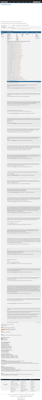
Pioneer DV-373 (32, 381)
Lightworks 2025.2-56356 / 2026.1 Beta (15, 380)
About (18, 394)
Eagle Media (8, 44)
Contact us (11, 394)
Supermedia (8, 68)
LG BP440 (32, 388)
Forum (10, 2)
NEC (2, 36)
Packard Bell (8, 57)
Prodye (8, 62)
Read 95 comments (36, 36)
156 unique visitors (5, 384)
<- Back (37, 82)
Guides (23, 2)
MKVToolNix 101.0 (23, 387)
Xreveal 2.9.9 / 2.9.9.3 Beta (24, 388)
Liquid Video (8, 51)
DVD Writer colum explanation (22, 23)
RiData (8, 63)
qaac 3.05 (22, 391)
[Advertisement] (21, 14)
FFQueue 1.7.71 (12, 391)
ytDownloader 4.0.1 (13, 388)
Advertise (21, 394)
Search (9, 394)
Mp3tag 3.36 (12, 381)
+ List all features (3, 26)
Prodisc (8, 61)
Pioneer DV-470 (32, 380)
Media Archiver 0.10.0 (13, 390)
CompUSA (8, 43)
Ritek (7, 64)
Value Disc (8, 76)
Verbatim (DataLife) (9, 77)
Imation (8, 47)
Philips (8, 59)
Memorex (8, 52)
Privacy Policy (15, 394)
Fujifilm (8, 45)
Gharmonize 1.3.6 (23, 381)
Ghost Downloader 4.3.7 (23, 385)
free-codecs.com (22, 397)
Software (14, 2)
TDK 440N (2, 33)
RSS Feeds (26, 394)
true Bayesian (16, 374)
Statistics (29, 394)
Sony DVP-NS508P (33, 386)
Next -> (40, 82)
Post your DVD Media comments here (12, 80)
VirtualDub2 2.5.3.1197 (23, 386)
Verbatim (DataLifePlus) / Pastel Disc (11, 79)
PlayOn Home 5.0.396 (13, 389)
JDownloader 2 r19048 (23, 380)
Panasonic (8, 58)
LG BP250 (32, 385)
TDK (7, 69)
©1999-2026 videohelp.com (21, 399)
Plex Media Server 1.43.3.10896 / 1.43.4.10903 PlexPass (24, 390)
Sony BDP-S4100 (32, 387)
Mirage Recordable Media (10, 55)
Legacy (8, 50)
